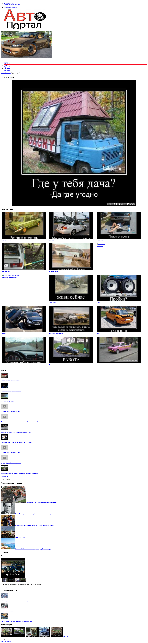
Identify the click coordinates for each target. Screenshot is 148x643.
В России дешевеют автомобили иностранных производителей (18, 600)
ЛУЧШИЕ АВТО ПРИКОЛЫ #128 (10, 411)
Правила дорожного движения (12, 4)
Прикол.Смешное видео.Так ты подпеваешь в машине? (16, 442)
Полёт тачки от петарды (7, 401)
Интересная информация (10, 7)
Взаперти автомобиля (7, 611)
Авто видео (7, 70)
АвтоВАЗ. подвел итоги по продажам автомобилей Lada (16, 621)
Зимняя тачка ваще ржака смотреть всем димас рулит (16, 432)
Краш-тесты (7, 65)
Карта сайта (4, 587)
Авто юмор (7, 68)
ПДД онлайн (7, 67)
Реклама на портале (9, 3)
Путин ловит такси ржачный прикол (11, 391)
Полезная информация (10, 6)
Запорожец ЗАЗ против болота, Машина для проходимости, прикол (19, 473)
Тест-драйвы (7, 63)
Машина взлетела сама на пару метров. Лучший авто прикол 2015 (19, 421)
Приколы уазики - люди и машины (10, 380)
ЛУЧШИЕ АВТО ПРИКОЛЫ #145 (10, 452)
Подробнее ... (4, 476)
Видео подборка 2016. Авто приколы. (11, 463)
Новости (6, 62)
